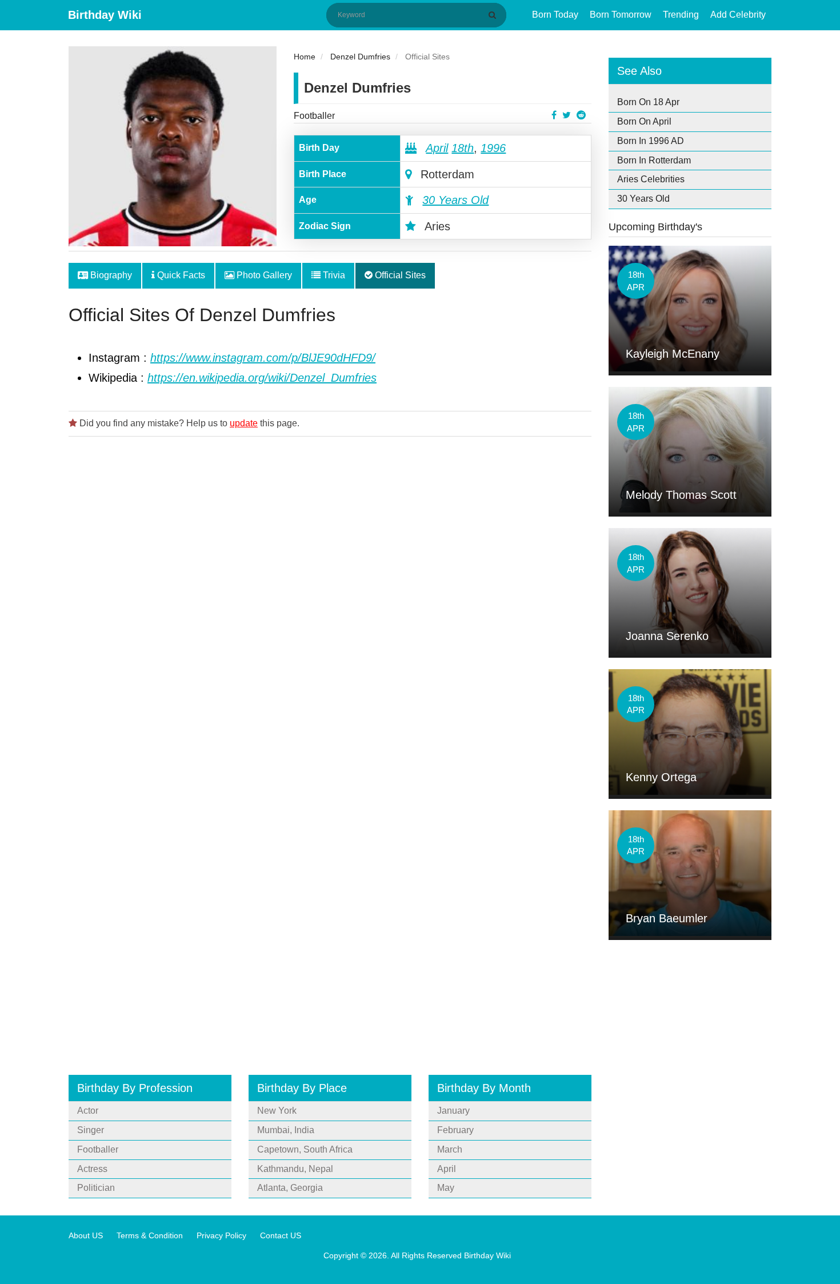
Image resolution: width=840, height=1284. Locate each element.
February (455, 1130)
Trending (681, 14)
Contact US (280, 1235)
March (449, 1149)
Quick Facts (180, 275)
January (453, 1110)
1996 (493, 148)
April (437, 148)
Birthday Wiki (105, 15)
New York (277, 1110)
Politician (96, 1188)
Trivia (333, 275)
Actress (92, 1169)
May (445, 1188)
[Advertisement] (330, 584)
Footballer (314, 116)
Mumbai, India (285, 1130)
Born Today (555, 14)
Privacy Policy (221, 1235)
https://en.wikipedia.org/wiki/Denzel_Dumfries (262, 377)
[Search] (494, 15)
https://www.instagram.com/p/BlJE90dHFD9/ (262, 357)
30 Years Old (455, 200)
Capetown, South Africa (305, 1149)
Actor (87, 1110)
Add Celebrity (738, 14)
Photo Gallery (263, 275)
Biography (110, 275)
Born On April (644, 121)
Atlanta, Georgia (290, 1188)
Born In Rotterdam (654, 160)
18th (462, 148)
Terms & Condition (150, 1235)
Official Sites (399, 275)
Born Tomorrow (620, 14)
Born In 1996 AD (650, 141)
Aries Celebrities (651, 179)
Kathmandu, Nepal (295, 1169)
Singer (90, 1130)
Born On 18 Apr (648, 102)
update (244, 423)
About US (86, 1235)
